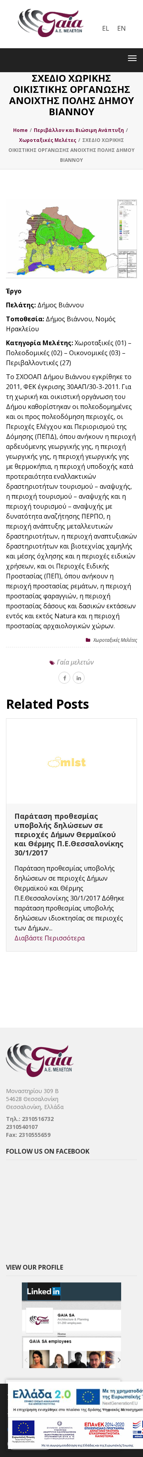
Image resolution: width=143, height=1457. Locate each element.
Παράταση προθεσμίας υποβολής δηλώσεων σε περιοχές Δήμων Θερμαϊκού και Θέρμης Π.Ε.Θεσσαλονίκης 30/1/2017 (69, 834)
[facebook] (64, 678)
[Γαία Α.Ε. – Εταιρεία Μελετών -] (50, 6)
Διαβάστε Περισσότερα (49, 938)
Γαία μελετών (75, 662)
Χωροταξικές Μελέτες (115, 640)
